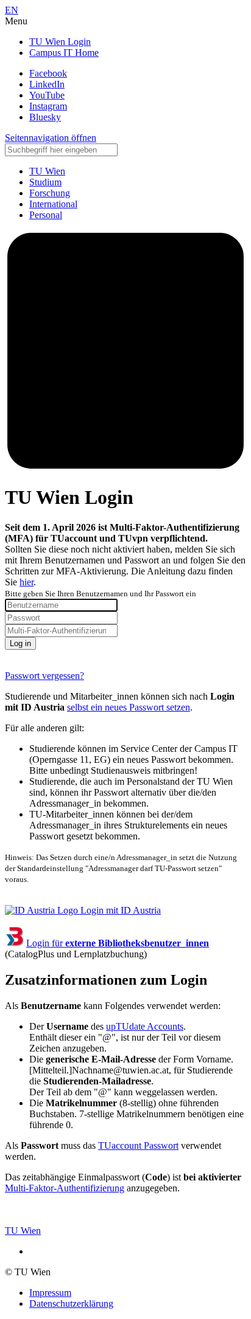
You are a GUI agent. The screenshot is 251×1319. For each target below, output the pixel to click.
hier (26, 582)
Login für (117, 943)
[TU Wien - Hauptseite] (125, 468)
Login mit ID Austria (119, 910)
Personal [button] (45, 215)
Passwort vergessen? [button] (44, 675)
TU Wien (23, 1230)
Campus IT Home (64, 52)
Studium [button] (45, 182)
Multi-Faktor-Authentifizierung (64, 1188)
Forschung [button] (49, 193)
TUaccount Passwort (138, 1145)
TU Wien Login (60, 41)
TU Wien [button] (47, 171)
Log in (20, 643)
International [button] (53, 204)
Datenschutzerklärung (71, 1303)
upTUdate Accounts (144, 1026)
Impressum (50, 1292)
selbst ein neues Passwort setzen (128, 707)
